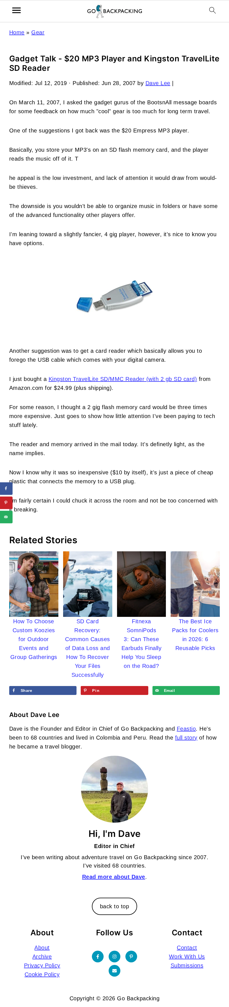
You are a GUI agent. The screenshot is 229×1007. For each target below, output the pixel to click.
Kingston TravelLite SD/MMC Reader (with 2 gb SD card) (123, 379)
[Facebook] (98, 956)
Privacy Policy (42, 965)
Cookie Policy (42, 974)
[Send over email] (6, 517)
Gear (37, 32)
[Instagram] (114, 956)
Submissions (187, 965)
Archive (42, 956)
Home (17, 32)
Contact (187, 948)
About (42, 948)
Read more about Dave (113, 877)
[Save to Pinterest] (6, 502)
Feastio (186, 729)
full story (186, 738)
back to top (114, 906)
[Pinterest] (131, 956)
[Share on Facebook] (6, 488)
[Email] (114, 971)
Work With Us (187, 956)
